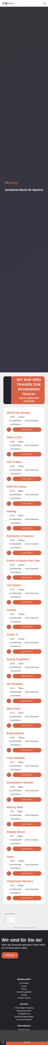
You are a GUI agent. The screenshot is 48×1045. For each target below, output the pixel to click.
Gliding (11, 511)
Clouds (11, 610)
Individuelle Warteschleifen (24, 1017)
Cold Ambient (16, 757)
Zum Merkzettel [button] (15, 421)
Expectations (15, 733)
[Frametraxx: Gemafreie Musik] (10, 3)
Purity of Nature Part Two (23, 560)
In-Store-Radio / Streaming (24, 1008)
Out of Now (14, 461)
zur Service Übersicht (24, 1019)
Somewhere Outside (20, 782)
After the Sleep (16, 486)
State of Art (14, 437)
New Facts (13, 708)
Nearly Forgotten (18, 659)
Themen (24, 989)
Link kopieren (15, 424)
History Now (15, 807)
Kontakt (10, 955)
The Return (14, 585)
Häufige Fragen (24, 1030)
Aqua (10, 856)
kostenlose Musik (24, 998)
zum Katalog (24, 983)
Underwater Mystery (20, 881)
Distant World (16, 831)
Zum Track (27, 430)
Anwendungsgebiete (24, 992)
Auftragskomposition (24, 1011)
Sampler (24, 995)
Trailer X (12, 634)
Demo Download (31, 421)
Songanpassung (24, 1014)
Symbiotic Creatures (20, 535)
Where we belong (18, 412)
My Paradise (15, 683)
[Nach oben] (42, 1041)
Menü (3, 3)
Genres (24, 986)
